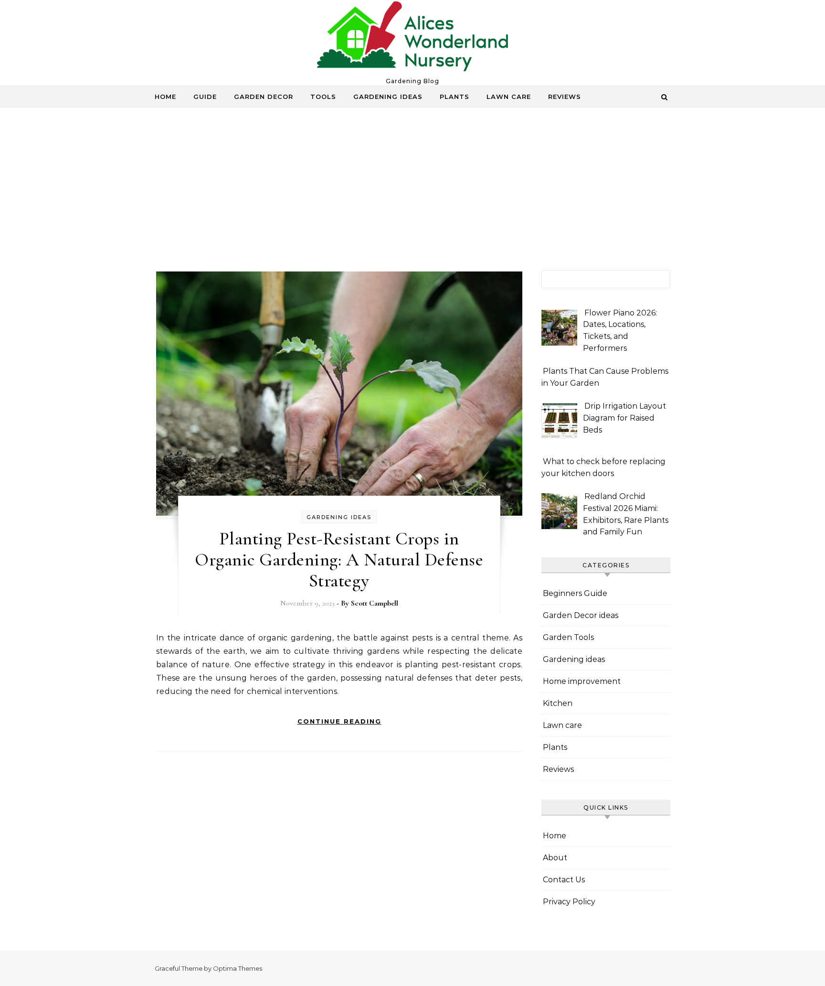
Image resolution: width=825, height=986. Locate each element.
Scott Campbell (374, 603)
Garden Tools (568, 637)
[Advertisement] (412, 198)
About (555, 857)
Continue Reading (339, 721)
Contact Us (564, 879)
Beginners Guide (575, 593)
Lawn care (509, 96)
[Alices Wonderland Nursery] (412, 38)
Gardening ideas (388, 96)
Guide (205, 96)
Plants (454, 96)
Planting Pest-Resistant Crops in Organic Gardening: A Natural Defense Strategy (339, 560)
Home (165, 96)
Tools (323, 96)
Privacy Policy (569, 901)
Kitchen (557, 703)
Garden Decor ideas (580, 615)
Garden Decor (263, 96)
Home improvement (582, 681)
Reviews (564, 96)
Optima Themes (237, 968)
